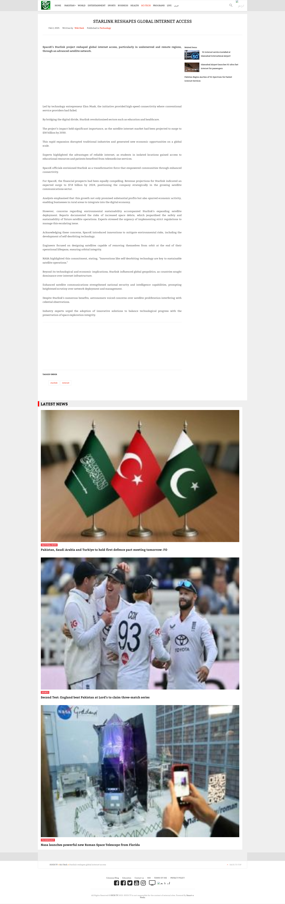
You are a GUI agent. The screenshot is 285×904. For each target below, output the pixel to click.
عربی (176, 5)
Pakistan (69, 5)
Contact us (139, 878)
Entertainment (96, 5)
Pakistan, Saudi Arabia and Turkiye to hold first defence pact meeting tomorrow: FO (104, 550)
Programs (159, 5)
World (81, 5)
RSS (149, 878)
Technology (48, 840)
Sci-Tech (146, 5)
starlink (53, 383)
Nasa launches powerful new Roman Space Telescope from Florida (90, 845)
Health (134, 5)
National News (49, 545)
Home (58, 5)
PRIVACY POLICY (177, 878)
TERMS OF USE (160, 878)
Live (169, 5)
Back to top (235, 865)
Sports (111, 5)
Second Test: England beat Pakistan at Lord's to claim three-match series (95, 697)
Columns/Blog (112, 878)
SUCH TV (114, 895)
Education (126, 878)
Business (123, 5)
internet (65, 383)
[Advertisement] (112, 80)
